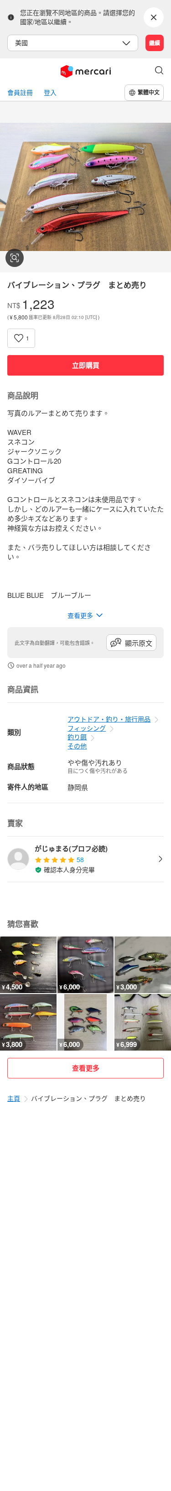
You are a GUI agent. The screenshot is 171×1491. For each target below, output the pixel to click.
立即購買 (85, 365)
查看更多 (85, 1068)
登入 (50, 92)
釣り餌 (77, 736)
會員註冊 (20, 92)
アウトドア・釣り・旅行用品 (108, 718)
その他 (77, 745)
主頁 (13, 1098)
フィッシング (86, 727)
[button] (159, 71)
